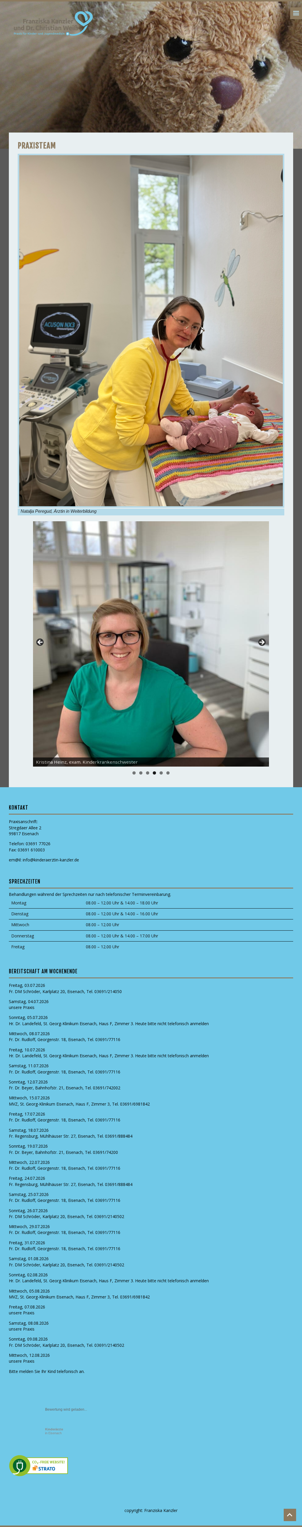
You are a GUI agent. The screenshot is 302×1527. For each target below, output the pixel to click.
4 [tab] (154, 773)
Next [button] (261, 642)
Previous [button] (40, 642)
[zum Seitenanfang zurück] (290, 1515)
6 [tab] (168, 773)
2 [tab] (140, 773)
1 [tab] (134, 773)
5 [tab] (161, 773)
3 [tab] (147, 773)
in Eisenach (54, 1431)
